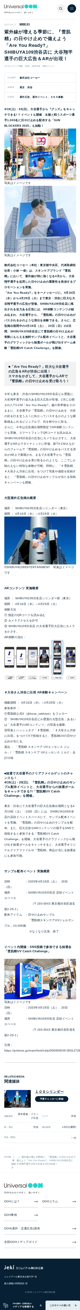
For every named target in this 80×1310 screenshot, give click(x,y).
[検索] (61, 8)
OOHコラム (50, 1201)
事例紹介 (13, 1164)
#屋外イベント (48, 66)
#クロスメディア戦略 (14, 66)
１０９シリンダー (49, 1092)
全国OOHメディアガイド (21, 1241)
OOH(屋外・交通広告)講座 (22, 1228)
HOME (7, 1157)
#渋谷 (27, 66)
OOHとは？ (12, 1201)
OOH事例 (24, 24)
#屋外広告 (36, 66)
